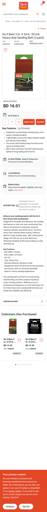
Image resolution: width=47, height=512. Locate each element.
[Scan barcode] (43, 14)
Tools (7, 21)
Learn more (18, 190)
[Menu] (4, 4)
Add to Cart (29, 122)
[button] (24, 205)
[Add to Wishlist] (5, 49)
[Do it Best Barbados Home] (23, 6)
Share (43, 28)
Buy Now (40, 122)
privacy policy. (15, 491)
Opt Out (26, 506)
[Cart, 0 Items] (41, 4)
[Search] (38, 14)
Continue (10, 506)
